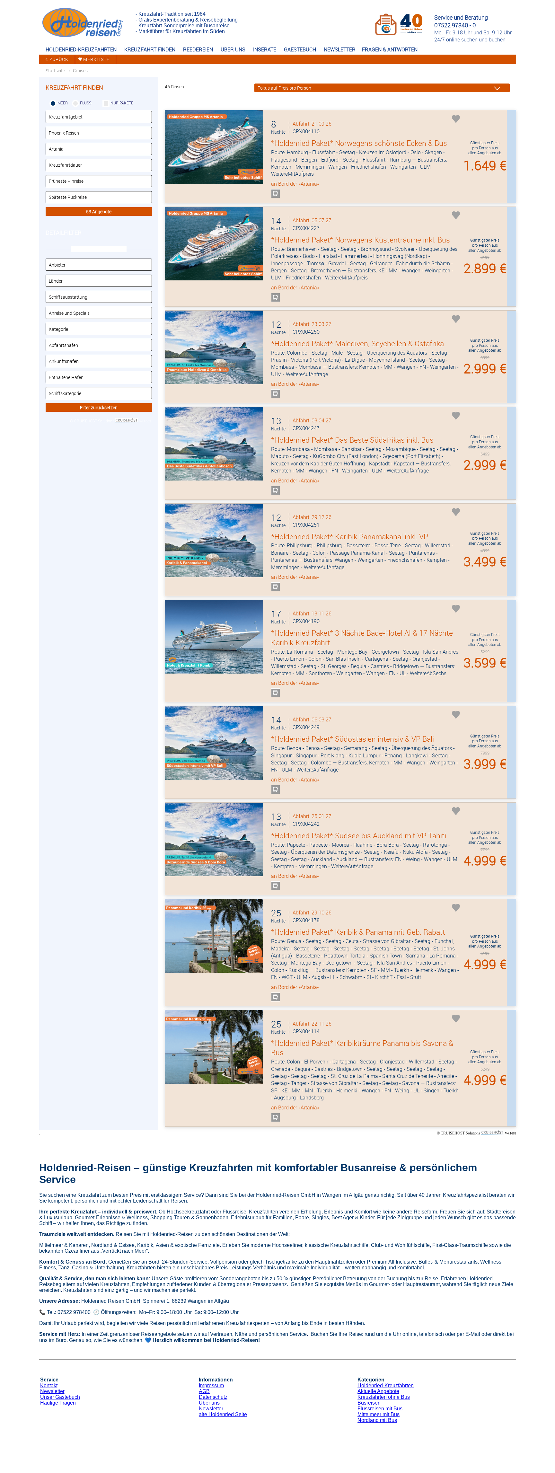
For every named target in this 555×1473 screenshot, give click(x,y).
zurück (58, 59)
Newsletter (52, 1391)
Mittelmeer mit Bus (378, 1414)
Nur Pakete (121, 102)
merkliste (96, 59)
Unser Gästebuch (60, 1397)
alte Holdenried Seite (223, 1414)
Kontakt (48, 1385)
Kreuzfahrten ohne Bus (383, 1397)
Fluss (85, 102)
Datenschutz (213, 1397)
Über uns (209, 1403)
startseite (55, 70)
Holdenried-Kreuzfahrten (385, 1385)
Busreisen (369, 1403)
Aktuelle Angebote (378, 1391)
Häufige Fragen (58, 1403)
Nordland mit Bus (377, 1420)
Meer (62, 102)
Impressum (211, 1385)
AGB (204, 1391)
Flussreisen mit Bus (379, 1408)
